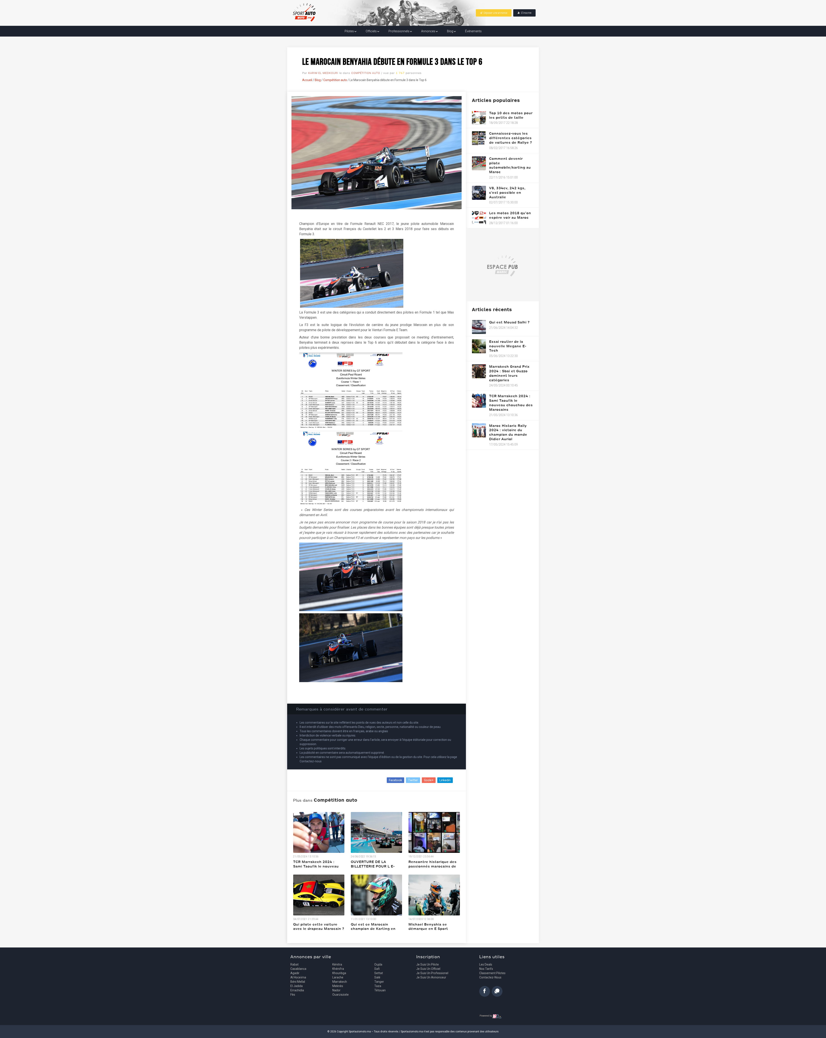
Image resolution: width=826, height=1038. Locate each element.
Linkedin (445, 780)
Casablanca (298, 968)
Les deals (485, 964)
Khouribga (339, 973)
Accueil (307, 80)
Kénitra (337, 964)
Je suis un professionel (432, 973)
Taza (377, 986)
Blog (450, 31)
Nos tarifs (486, 968)
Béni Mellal (297, 981)
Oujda (378, 964)
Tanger (379, 981)
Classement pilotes (492, 973)
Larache (337, 977)
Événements (473, 31)
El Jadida (296, 986)
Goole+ (428, 780)
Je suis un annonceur (431, 977)
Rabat (294, 964)
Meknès (337, 986)
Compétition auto (365, 73)
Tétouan (380, 990)
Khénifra (338, 968)
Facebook (395, 780)
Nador (336, 990)
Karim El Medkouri (323, 73)
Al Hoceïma (298, 977)
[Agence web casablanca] (490, 1016)
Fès (292, 994)
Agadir (294, 973)
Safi (377, 968)
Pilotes (349, 31)
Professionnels (399, 31)
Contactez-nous (490, 977)
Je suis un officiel (428, 968)
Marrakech (339, 981)
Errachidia (297, 990)
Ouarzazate (340, 994)
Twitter (413, 780)
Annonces (428, 31)
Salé (377, 977)
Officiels (371, 31)
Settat (378, 973)
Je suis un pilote (427, 964)
